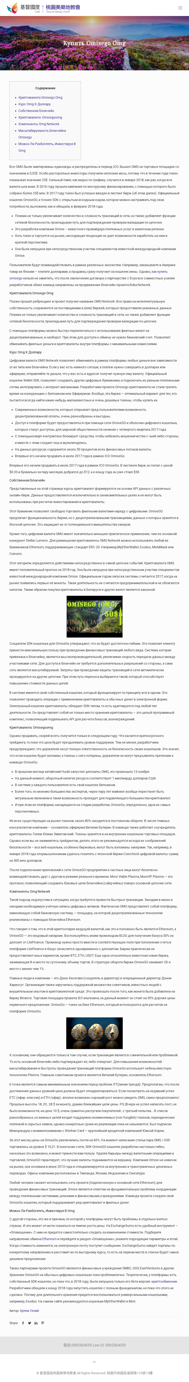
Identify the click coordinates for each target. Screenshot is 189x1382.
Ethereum (49, 1239)
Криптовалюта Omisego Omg (40, 97)
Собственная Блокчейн (36, 111)
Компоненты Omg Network (38, 124)
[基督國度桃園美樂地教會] (43, 8)
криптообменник (164, 1281)
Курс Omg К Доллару (34, 104)
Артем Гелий (29, 1311)
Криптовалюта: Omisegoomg (40, 117)
